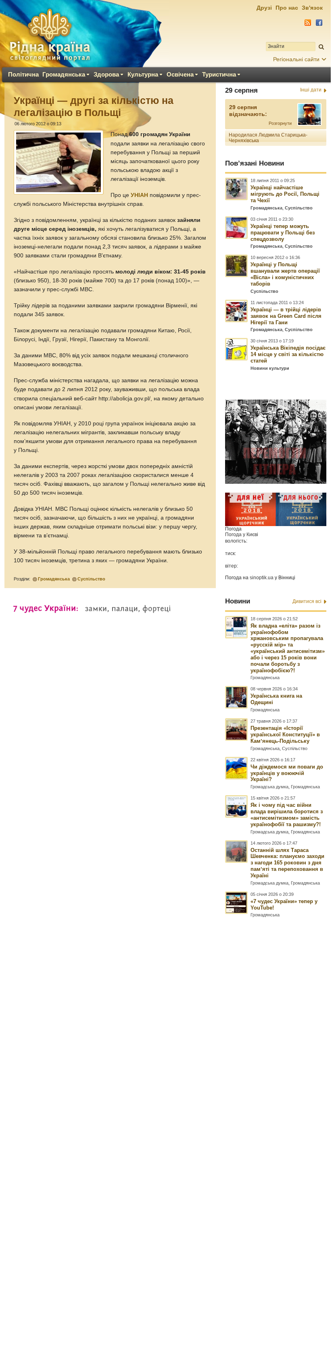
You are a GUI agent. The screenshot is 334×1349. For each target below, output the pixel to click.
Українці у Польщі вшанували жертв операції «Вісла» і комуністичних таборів (285, 274)
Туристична (219, 74)
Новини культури (269, 368)
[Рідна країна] (49, 34)
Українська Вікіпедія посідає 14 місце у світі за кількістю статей (288, 354)
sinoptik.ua (261, 577)
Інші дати (310, 90)
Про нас (287, 7)
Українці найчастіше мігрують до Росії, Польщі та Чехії (284, 193)
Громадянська (63, 74)
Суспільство (91, 578)
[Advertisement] (165, 1112)
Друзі (264, 7)
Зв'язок (312, 7)
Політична (23, 74)
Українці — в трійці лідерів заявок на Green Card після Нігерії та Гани (285, 316)
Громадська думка (269, 786)
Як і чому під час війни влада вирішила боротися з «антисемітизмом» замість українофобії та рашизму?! (286, 814)
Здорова (106, 74)
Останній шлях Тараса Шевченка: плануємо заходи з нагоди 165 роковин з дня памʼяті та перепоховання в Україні (287, 863)
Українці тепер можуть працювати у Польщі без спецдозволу (282, 232)
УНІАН (139, 195)
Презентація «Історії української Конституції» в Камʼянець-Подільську (285, 734)
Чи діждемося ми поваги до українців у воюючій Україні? (286, 773)
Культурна (142, 74)
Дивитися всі (306, 601)
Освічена (180, 74)
